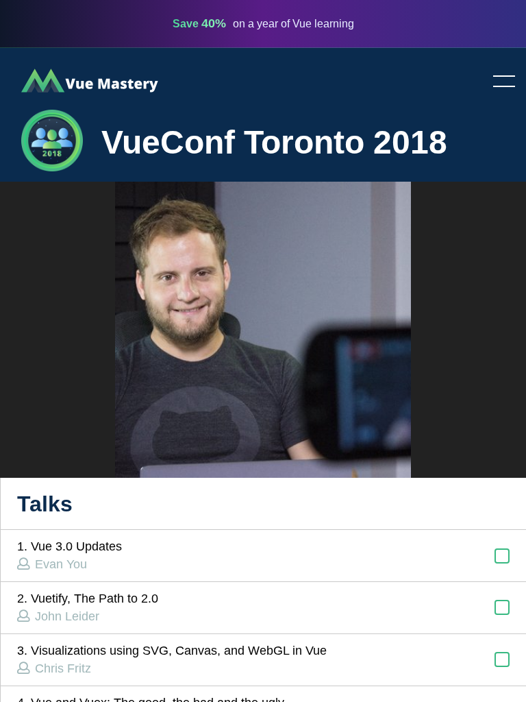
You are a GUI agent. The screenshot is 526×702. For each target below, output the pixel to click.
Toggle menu (498, 82)
